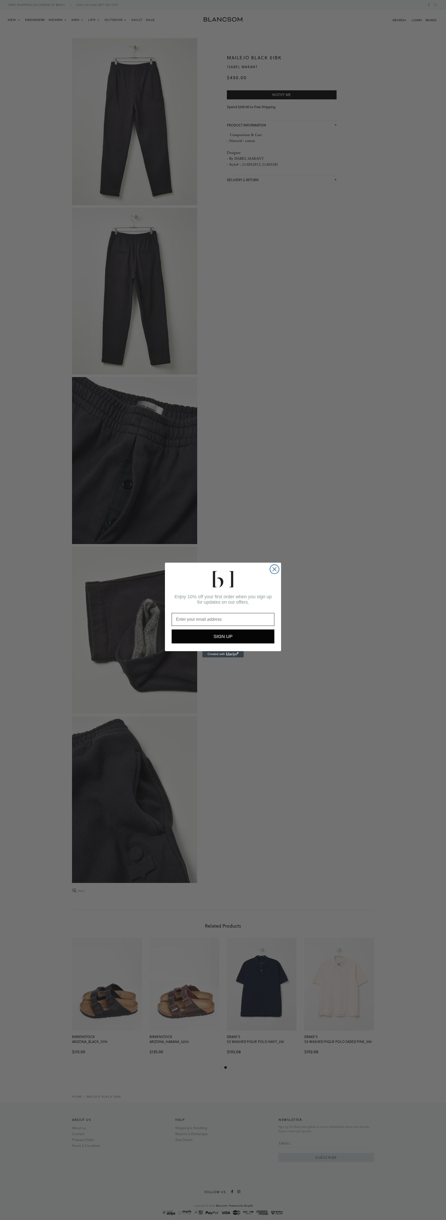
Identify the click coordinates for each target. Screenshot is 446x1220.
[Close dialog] (274, 569)
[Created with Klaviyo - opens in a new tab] (223, 654)
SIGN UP (223, 636)
